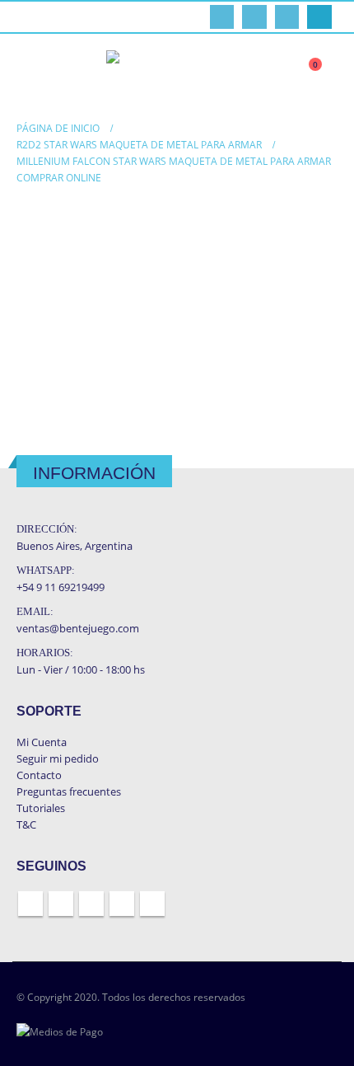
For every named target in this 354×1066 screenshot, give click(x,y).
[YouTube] (287, 17)
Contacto (39, 775)
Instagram (121, 903)
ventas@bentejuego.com (77, 628)
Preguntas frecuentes (68, 791)
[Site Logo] (176, 72)
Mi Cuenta (41, 742)
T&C (26, 824)
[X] (254, 17)
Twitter (61, 903)
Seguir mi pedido (57, 758)
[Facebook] (222, 17)
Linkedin (152, 903)
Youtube (91, 903)
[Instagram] (319, 17)
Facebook (30, 903)
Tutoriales (40, 808)
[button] (29, 72)
